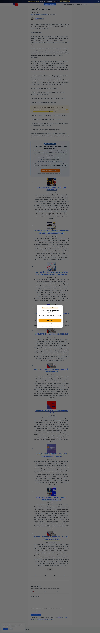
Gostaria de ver (50, 320)
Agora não (50, 323)
